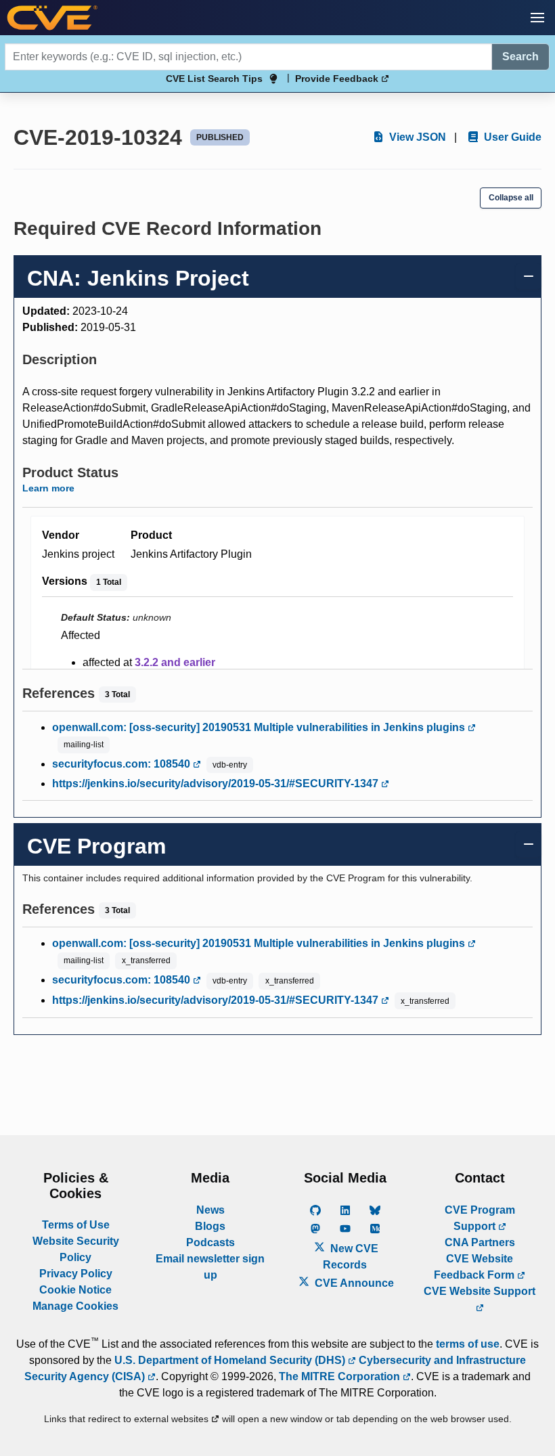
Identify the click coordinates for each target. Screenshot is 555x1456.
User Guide (511, 137)
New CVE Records (350, 1257)
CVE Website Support (479, 1291)
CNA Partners (480, 1242)
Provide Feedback (338, 78)
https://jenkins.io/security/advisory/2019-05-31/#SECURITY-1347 (216, 783)
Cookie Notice (75, 1290)
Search (520, 56)
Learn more (48, 488)
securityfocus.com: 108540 (122, 764)
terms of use (468, 1344)
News (210, 1210)
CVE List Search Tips (214, 78)
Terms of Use (76, 1225)
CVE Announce (353, 1283)
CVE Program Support (480, 1218)
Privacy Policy (75, 1273)
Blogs (210, 1226)
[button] (537, 17)
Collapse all (511, 197)
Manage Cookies (75, 1306)
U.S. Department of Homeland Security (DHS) (231, 1360)
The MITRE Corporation (341, 1376)
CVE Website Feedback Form (475, 1267)
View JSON (416, 137)
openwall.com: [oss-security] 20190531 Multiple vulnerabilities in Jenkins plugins (260, 727)
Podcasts (210, 1242)
